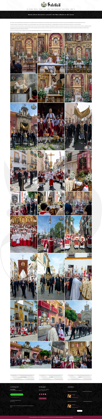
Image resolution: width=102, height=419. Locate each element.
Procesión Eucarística (57, 9)
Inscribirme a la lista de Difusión (17, 394)
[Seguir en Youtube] (45, 394)
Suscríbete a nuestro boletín (43, 398)
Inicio (27, 9)
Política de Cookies (70, 417)
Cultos (45, 9)
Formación (40, 9)
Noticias (63, 9)
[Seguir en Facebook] (39, 394)
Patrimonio (35, 9)
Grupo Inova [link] (43, 417)
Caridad (48, 9)
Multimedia (67, 9)
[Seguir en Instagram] (43, 394)
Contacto (71, 9)
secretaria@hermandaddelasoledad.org (15, 400)
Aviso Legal (64, 417)
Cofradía (52, 9)
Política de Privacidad (59, 417)
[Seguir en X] (41, 394)
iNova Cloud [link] (35, 417)
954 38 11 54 (13, 401)
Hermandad (31, 9)
